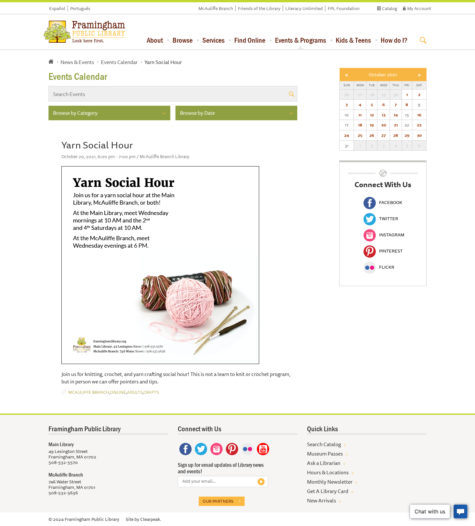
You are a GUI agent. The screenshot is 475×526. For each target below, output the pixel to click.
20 (383, 125)
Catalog (389, 8)
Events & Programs (300, 40)
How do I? (394, 40)
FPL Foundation (344, 8)
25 (360, 135)
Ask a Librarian (323, 463)
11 (360, 115)
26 (371, 135)
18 (360, 125)
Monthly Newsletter (330, 482)
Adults (134, 392)
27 (383, 135)
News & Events (77, 62)
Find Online (249, 40)
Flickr (386, 267)
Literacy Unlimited (304, 8)
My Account (419, 8)
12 (372, 115)
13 (383, 115)
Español (57, 8)
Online (118, 392)
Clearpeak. (150, 519)
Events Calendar (119, 62)
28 (395, 135)
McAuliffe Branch (215, 8)
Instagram (391, 234)
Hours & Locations (328, 472)
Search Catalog (324, 444)
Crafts (151, 392)
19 (372, 125)
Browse (183, 40)
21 (396, 125)
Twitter (388, 218)
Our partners (218, 501)
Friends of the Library (259, 8)
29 (407, 135)
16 (419, 115)
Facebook (390, 202)
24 (346, 135)
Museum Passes (325, 453)
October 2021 (383, 74)
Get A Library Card (327, 491)
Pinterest (391, 250)
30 (419, 135)
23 (419, 125)
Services (213, 40)
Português (80, 8)
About (155, 40)
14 (396, 115)
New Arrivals (321, 500)
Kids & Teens (353, 40)
